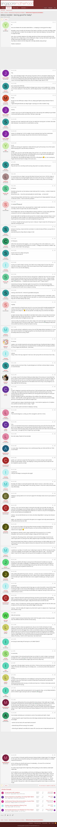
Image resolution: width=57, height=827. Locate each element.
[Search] (55, 7)
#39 (55, 583)
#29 (55, 445)
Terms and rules (37, 823)
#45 (55, 663)
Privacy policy (44, 823)
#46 (55, 674)
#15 (55, 250)
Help (49, 823)
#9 (55, 162)
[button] (19, 7)
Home (3, 7)
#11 (55, 185)
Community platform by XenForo (29, 825)
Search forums (9, 10)
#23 (55, 362)
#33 (55, 493)
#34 (55, 505)
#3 (55, 83)
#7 (55, 131)
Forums (9, 7)
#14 (55, 238)
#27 (55, 421)
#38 (55, 571)
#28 (55, 433)
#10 (55, 174)
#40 (55, 595)
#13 (55, 226)
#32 (55, 481)
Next (6, 19)
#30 (55, 457)
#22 (55, 350)
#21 (55, 339)
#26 (55, 410)
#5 (55, 107)
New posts (3, 10)
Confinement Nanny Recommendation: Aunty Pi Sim (19, 801)
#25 (55, 386)
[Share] (53, 22)
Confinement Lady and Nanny (19, 798)
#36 (55, 547)
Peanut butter (7, 793)
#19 (55, 302)
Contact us (31, 823)
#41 (55, 612)
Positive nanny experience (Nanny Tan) (16, 805)
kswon (6, 798)
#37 (55, 559)
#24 (55, 374)
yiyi (2, 17)
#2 (55, 70)
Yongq (6, 806)
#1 (55, 22)
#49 (55, 712)
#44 (55, 651)
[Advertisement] (28, 57)
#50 (55, 755)
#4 (55, 95)
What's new (15, 7)
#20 (55, 327)
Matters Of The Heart (21, 793)
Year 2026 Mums (21, 802)
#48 (55, 699)
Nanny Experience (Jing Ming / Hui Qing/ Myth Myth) (19, 797)
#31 (55, 469)
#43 (55, 639)
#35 (55, 524)
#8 (55, 143)
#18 (55, 290)
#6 (55, 119)
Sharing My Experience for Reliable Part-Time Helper (19, 810)
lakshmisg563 (7, 811)
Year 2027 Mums (22, 811)
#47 (55, 687)
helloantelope (7, 802)
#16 (55, 262)
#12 (55, 201)
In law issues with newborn (12, 792)
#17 (55, 274)
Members (23, 7)
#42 (55, 624)
